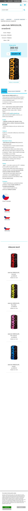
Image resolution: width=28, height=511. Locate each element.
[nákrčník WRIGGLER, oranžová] (14, 68)
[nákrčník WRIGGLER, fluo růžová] (14, 322)
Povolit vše (7, 507)
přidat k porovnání (14, 82)
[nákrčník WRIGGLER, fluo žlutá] (14, 291)
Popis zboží (4, 91)
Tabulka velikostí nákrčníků (14, 91)
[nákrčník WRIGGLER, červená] (14, 260)
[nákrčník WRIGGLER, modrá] (14, 352)
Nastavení (21, 507)
